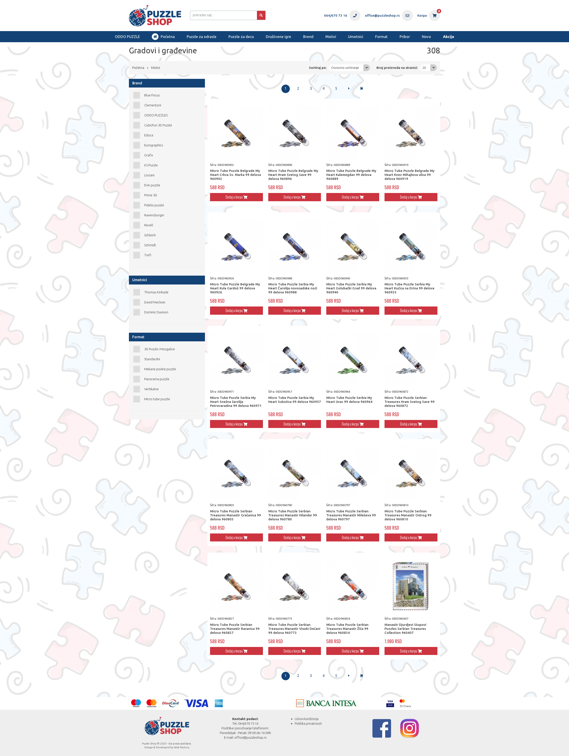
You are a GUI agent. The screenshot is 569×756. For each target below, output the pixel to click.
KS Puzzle (151, 165)
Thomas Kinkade (156, 292)
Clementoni (152, 105)
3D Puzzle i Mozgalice (159, 349)
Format (381, 36)
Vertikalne (151, 389)
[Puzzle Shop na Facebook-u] (382, 728)
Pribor (405, 36)
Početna (168, 36)
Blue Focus (152, 95)
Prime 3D (150, 195)
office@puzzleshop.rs (250, 737)
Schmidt (150, 245)
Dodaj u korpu (234, 197)
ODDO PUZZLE (127, 36)
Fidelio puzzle (154, 205)
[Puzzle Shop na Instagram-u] (409, 728)
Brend (308, 36)
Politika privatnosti (308, 723)
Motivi (330, 36)
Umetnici (355, 36)
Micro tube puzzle (157, 399)
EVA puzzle (152, 185)
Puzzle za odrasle (201, 36)
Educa (148, 135)
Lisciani (149, 175)
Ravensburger (154, 215)
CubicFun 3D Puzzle (158, 125)
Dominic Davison (156, 312)
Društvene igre (278, 36)
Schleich (150, 235)
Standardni (152, 359)
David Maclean (154, 302)
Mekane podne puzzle (160, 369)
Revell (148, 225)
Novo (426, 36)
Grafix (148, 155)
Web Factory (181, 747)
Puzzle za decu (241, 36)
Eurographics (153, 145)
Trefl (147, 255)
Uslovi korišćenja (307, 719)
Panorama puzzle (156, 379)
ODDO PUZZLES (156, 115)
